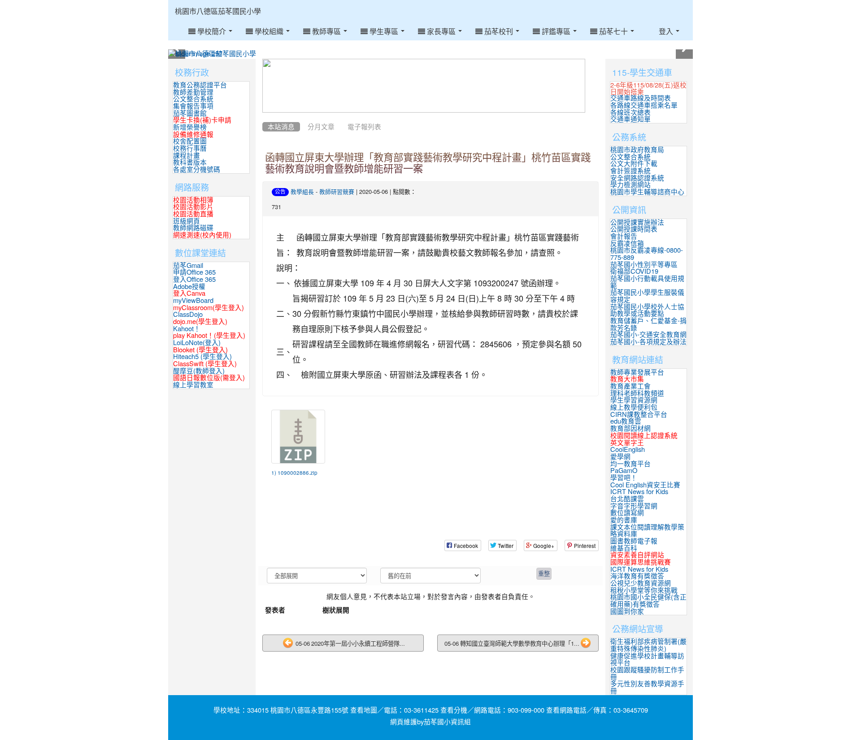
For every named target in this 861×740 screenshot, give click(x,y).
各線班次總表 (630, 112)
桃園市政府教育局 (637, 149)
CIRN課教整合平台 (638, 414)
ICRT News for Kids (639, 491)
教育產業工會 (630, 386)
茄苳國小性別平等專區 (644, 264)
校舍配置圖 (190, 141)
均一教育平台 (630, 463)
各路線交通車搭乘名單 (644, 105)
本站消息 (281, 126)
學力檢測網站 (630, 184)
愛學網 (620, 456)
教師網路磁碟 (193, 227)
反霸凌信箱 (627, 243)
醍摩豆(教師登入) (199, 371)
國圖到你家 (627, 611)
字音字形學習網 (633, 506)
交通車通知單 (630, 119)
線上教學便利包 (633, 407)
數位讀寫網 (627, 512)
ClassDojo (188, 314)
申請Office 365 (194, 272)
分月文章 (321, 126)
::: (270, 3)
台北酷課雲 (627, 498)
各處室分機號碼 (196, 169)
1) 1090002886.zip (294, 473)
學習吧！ (623, 477)
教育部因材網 (630, 428)
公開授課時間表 (633, 229)
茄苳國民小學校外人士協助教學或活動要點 (647, 310)
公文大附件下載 (633, 163)
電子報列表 (364, 126)
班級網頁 (186, 221)
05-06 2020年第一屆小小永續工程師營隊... (349, 644)
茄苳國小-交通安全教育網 (648, 334)
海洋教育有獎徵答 (637, 576)
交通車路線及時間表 (640, 98)
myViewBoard (193, 300)
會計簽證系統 (630, 170)
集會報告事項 (193, 106)
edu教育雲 (625, 421)
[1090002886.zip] (298, 437)
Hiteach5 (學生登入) (202, 356)
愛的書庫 (623, 520)
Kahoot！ (186, 328)
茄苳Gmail (188, 265)
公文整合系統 (193, 99)
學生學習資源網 (633, 400)
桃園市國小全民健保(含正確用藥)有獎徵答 (648, 601)
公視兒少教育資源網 (640, 583)
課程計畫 (186, 155)
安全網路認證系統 (637, 178)
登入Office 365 (194, 279)
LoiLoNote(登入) (197, 342)
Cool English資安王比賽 (645, 485)
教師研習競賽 (336, 192)
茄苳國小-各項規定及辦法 (648, 341)
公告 (280, 191)
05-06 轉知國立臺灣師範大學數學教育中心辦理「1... (511, 644)
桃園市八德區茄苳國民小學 (218, 11)
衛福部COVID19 (634, 271)
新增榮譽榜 (190, 127)
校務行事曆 (190, 148)
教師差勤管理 (193, 92)
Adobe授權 (189, 286)
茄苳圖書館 (190, 113)
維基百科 (623, 548)
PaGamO (623, 470)
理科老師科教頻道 (637, 393)
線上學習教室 (193, 384)
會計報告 (623, 236)
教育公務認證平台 (200, 85)
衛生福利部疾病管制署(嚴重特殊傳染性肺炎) (648, 645)
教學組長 (302, 192)
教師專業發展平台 (637, 372)
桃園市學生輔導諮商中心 (647, 191)
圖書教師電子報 (633, 541)
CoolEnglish (627, 449)
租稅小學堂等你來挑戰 (644, 590)
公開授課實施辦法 (637, 222)
